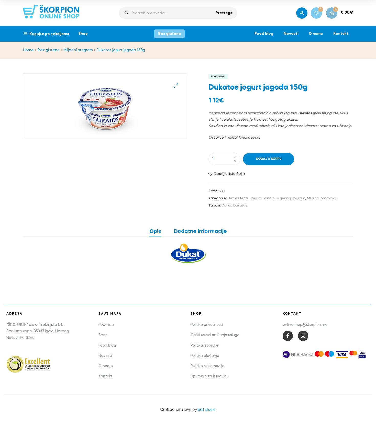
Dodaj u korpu (269, 159)
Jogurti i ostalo (262, 198)
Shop (83, 34)
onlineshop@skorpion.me (305, 325)
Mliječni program (78, 50)
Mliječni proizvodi (321, 198)
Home (28, 50)
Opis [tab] (155, 231)
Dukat (226, 205)
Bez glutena (169, 34)
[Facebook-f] (288, 336)
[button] (176, 85)
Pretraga (224, 13)
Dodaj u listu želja (229, 174)
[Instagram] (303, 336)
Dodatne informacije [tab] (200, 231)
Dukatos (240, 205)
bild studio (207, 410)
